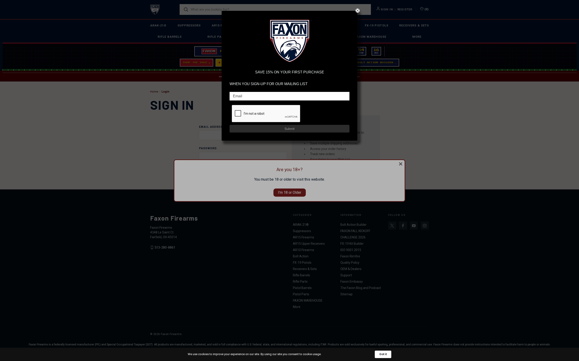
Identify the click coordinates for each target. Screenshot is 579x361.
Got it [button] (383, 354)
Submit (289, 128)
